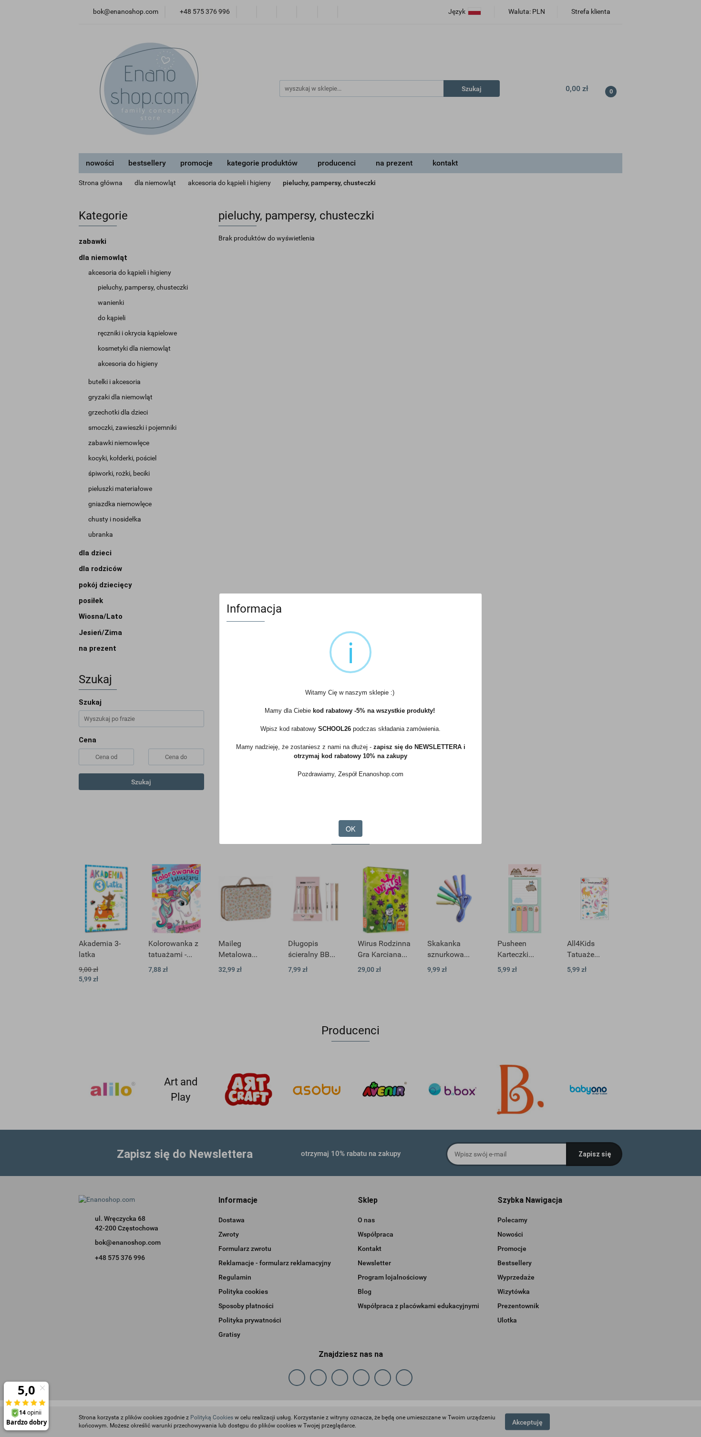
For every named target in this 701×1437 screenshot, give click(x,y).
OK (350, 828)
